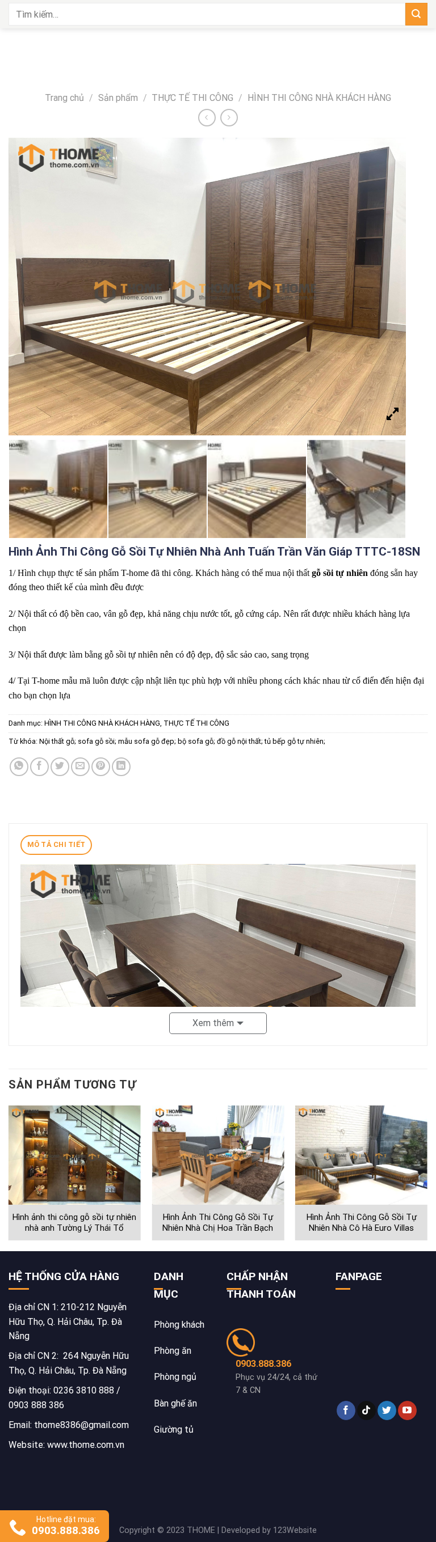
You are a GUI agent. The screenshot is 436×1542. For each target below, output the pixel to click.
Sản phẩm (118, 97)
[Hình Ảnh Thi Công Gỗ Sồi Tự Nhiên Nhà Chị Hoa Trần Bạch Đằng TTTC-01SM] (218, 1155)
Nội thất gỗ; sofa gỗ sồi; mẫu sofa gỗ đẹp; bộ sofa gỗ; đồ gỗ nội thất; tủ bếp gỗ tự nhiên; (182, 741)
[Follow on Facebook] (346, 1410)
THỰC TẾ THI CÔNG (192, 97)
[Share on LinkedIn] (121, 766)
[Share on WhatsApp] (19, 766)
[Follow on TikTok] (366, 1410)
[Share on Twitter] (60, 766)
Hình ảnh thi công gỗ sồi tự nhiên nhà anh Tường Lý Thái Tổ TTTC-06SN (74, 1228)
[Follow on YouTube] (407, 1410)
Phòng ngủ (175, 1376)
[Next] (426, 1177)
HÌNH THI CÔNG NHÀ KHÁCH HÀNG (319, 97)
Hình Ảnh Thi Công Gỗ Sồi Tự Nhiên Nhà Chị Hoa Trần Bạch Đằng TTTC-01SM (217, 1228)
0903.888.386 (263, 1363)
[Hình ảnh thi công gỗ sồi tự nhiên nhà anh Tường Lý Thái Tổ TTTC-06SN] (75, 1155)
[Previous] (9, 1177)
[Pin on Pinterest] (100, 766)
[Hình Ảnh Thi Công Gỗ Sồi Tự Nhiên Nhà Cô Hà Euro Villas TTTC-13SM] (361, 1155)
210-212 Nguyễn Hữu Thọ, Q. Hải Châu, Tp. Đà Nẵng (68, 1321)
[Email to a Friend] (80, 766)
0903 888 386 (36, 1405)
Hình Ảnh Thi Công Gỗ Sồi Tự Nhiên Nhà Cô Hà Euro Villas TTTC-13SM (362, 1228)
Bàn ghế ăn (175, 1403)
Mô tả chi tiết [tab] (56, 844)
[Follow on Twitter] (387, 1410)
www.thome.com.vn (85, 1444)
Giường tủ (174, 1429)
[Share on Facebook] (39, 766)
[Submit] (416, 14)
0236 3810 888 (83, 1390)
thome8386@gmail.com (81, 1425)
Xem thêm (213, 1023)
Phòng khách (179, 1324)
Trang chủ (64, 97)
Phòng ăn (172, 1350)
